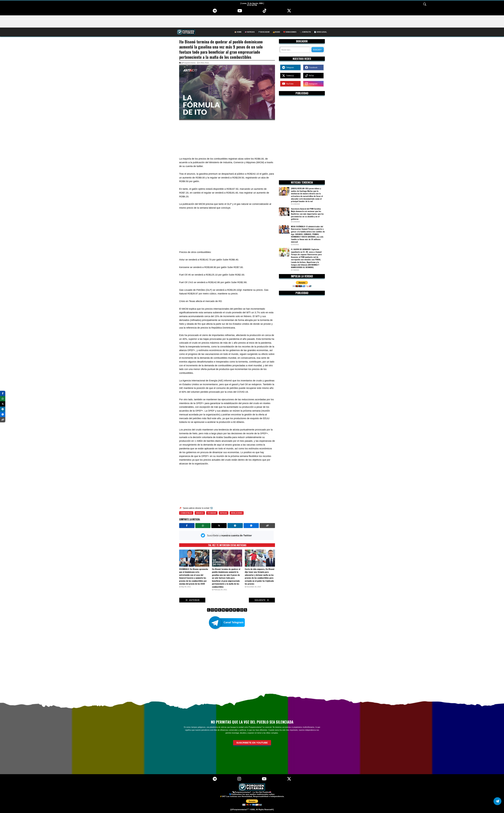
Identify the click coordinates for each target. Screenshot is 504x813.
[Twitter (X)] (289, 12)
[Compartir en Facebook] (187, 525)
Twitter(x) (289, 76)
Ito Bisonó (212, 513)
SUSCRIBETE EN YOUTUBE (252, 742)
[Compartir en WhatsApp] (203, 525)
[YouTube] (239, 12)
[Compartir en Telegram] (235, 525)
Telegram (289, 67)
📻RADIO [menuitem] (276, 32)
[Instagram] (239, 780)
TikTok (311, 76)
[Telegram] (215, 12)
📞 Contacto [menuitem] (305, 32)
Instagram (312, 84)
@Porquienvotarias (188, 63)
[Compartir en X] (219, 525)
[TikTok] (265, 12)
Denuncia (200, 513)
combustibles (186, 513)
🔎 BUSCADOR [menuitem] (264, 32)
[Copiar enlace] (267, 525)
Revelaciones (236, 513)
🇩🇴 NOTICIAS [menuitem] (250, 32)
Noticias (223, 513)
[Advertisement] (252, 21)
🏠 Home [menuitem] (238, 32)
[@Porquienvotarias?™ (239, 810)
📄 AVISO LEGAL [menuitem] (320, 32)
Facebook (312, 67)
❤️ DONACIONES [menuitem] (289, 32)
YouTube (289, 84)
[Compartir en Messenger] (251, 525)
